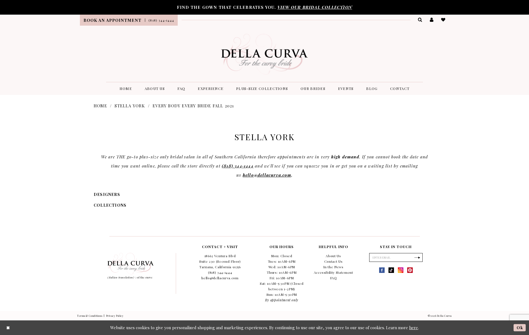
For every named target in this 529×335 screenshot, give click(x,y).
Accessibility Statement (333, 272)
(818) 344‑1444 (237, 166)
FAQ (333, 278)
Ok (520, 327)
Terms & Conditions (89, 315)
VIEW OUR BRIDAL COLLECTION (314, 7)
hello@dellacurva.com (267, 175)
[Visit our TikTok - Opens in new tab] (391, 270)
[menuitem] (112, 20)
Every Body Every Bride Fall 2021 (193, 105)
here (413, 327)
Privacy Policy (115, 315)
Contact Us (333, 261)
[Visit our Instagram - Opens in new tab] (400, 270)
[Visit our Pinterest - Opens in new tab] (410, 270)
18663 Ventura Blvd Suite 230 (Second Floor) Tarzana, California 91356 (220, 261)
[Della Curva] (264, 54)
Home (100, 105)
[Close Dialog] (8, 328)
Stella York (130, 105)
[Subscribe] (417, 257)
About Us (333, 256)
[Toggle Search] (420, 20)
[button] (432, 20)
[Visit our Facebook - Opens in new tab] (382, 270)
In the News (333, 267)
